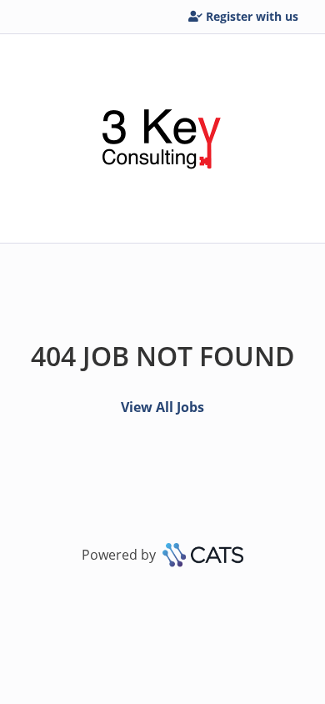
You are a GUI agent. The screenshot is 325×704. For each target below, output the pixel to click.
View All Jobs (162, 407)
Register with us (252, 16)
